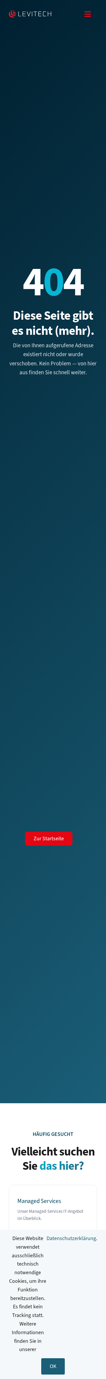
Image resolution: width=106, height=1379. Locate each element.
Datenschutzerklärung (71, 1238)
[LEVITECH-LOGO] (30, 12)
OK (53, 1366)
